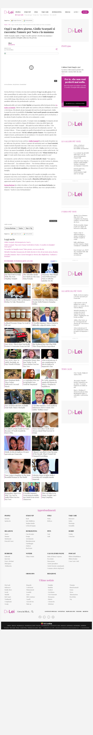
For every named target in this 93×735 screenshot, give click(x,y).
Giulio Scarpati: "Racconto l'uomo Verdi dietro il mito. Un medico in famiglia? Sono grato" (29, 246)
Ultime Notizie (30, 556)
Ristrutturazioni (30, 541)
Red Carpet (8, 597)
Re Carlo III (53, 15)
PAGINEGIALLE (20, 625)
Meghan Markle (30, 523)
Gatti (48, 536)
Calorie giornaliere (52, 563)
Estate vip (36, 15)
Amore (6, 534)
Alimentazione (74, 594)
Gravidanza (51, 592)
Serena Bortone (21, 88)
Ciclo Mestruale (52, 594)
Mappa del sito (70, 611)
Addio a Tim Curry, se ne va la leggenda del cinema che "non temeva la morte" (81, 322)
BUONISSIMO (77, 625)
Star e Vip (27, 12)
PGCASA (38, 625)
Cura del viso (30, 602)
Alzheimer (51, 604)
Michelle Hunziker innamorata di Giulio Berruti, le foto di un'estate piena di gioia (31, 252)
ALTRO (76, 12)
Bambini (50, 587)
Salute (70, 521)
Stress (71, 592)
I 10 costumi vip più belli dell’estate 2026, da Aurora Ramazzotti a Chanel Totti (81, 155)
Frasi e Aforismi (9, 561)
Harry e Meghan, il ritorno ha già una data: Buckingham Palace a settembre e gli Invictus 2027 (81, 393)
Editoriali (7, 556)
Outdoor (28, 546)
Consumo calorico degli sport (55, 568)
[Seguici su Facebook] (40, 617)
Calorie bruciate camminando (55, 566)
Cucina (71, 534)
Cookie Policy (23, 627)
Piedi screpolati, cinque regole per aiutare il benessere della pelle (81, 226)
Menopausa (51, 597)
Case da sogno (30, 534)
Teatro (21, 228)
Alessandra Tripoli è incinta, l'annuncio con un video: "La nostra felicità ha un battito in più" (80, 384)
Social (6, 592)
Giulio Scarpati (11, 88)
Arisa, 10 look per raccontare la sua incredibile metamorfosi (81, 146)
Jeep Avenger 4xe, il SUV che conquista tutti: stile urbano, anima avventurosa (81, 252)
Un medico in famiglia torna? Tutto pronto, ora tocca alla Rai (24, 249)
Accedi (85, 12)
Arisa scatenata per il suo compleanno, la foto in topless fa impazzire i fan (81, 330)
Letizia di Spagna (31, 526)
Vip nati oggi (28, 15)
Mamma (7, 536)
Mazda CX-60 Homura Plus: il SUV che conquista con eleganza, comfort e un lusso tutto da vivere (81, 219)
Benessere (71, 519)
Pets (49, 531)
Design (28, 536)
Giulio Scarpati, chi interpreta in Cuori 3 (17, 242)
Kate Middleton (44, 15)
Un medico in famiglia (34, 88)
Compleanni (8, 602)
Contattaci (61, 611)
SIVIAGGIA (63, 625)
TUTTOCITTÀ (53, 625)
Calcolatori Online (55, 553)
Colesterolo (51, 602)
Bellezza (49, 521)
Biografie (29, 585)
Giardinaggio (29, 543)
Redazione (51, 574)
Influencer (8, 587)
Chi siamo (6, 627)
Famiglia (50, 585)
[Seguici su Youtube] (48, 617)
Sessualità (71, 526)
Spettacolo (8, 521)
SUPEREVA (83, 625)
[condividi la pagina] (56, 49)
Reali (27, 519)
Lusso (28, 594)
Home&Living (57, 12)
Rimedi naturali (74, 587)
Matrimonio (8, 539)
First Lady (7, 585)
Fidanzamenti (30, 590)
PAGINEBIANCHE (45, 625)
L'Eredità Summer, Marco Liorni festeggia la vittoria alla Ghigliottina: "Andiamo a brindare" (30, 255)
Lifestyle (7, 519)
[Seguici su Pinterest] (44, 617)
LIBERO (9, 625)
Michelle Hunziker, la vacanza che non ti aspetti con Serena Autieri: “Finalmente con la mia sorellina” (81, 314)
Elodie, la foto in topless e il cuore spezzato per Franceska (81, 296)
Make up (28, 604)
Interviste (7, 559)
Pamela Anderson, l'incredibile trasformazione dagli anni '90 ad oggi (80, 171)
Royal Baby (73, 597)
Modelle (7, 594)
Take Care (45, 12)
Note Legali (12, 627)
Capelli (28, 599)
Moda (48, 519)
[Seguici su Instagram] (53, 617)
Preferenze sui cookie (33, 627)
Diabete (50, 599)
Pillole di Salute (73, 559)
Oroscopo (30, 574)
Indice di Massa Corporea (54, 556)
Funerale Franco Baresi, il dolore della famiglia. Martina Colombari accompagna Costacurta (81, 163)
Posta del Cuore (9, 541)
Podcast (72, 553)
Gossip (6, 604)
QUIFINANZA (70, 625)
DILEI (58, 625)
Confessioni (29, 587)
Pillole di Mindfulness (75, 556)
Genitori (50, 590)
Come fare (72, 536)
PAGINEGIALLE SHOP (30, 625)
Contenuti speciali (51, 611)
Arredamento (30, 539)
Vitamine (72, 585)
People (18, 12)
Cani (48, 534)
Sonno (71, 590)
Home (5, 24)
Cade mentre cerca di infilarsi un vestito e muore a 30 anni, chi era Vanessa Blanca (81, 305)
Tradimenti (8, 599)
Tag (71, 599)
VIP (9, 24)
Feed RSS (78, 611)
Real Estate (29, 548)
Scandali (28, 592)
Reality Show (8, 590)
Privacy (17, 627)
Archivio (85, 611)
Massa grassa (51, 561)
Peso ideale (50, 559)
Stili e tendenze (30, 597)
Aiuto (40, 627)
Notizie (29, 553)
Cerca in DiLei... (23, 611)
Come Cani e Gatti (74, 561)
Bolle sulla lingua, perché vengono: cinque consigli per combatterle (81, 243)
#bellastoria (8, 566)
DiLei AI (67, 12)
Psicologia (71, 523)
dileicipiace (8, 563)
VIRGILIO (14, 625)
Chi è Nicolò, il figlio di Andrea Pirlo (80, 373)
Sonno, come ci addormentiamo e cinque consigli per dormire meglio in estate (79, 236)
